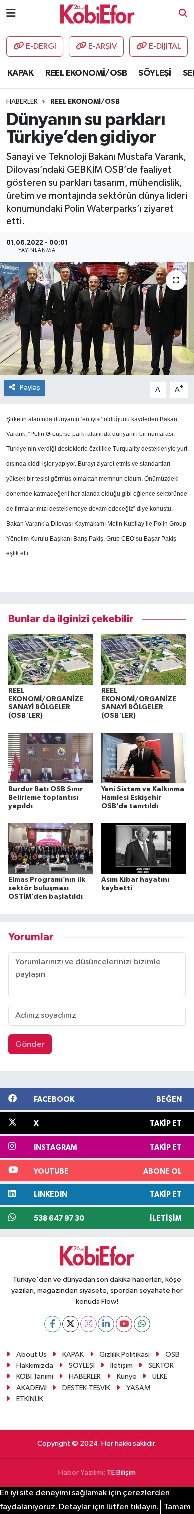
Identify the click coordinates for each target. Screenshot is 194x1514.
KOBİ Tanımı (34, 1376)
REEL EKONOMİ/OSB (86, 73)
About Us (31, 1354)
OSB (172, 1354)
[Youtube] (124, 1324)
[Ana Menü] (11, 13)
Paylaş (30, 387)
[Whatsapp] (142, 1324)
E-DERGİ (41, 46)
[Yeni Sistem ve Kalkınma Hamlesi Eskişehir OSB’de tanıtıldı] (143, 758)
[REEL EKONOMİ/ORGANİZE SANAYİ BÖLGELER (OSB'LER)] (50, 659)
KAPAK (20, 73)
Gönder (30, 1044)
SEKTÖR (161, 1365)
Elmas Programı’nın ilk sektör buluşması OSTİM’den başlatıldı (46, 888)
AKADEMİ (31, 1388)
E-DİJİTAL (165, 46)
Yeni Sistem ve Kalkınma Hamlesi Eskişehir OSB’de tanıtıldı (142, 798)
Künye (127, 1376)
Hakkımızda (34, 1365)
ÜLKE (159, 1376)
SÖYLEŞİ (154, 73)
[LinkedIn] (106, 1324)
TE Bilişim (121, 1472)
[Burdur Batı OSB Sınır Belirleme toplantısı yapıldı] (50, 758)
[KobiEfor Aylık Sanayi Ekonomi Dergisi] (97, 13)
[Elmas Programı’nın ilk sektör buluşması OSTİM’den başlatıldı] (50, 848)
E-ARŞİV (102, 46)
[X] (70, 1324)
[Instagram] (88, 1324)
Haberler (22, 101)
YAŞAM (138, 1388)
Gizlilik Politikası (124, 1354)
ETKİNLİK (29, 1399)
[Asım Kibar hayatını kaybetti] (143, 848)
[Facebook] (52, 1324)
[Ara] (183, 14)
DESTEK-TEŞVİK (86, 1388)
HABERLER (85, 1376)
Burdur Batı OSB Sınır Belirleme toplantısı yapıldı (45, 798)
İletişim (121, 1365)
